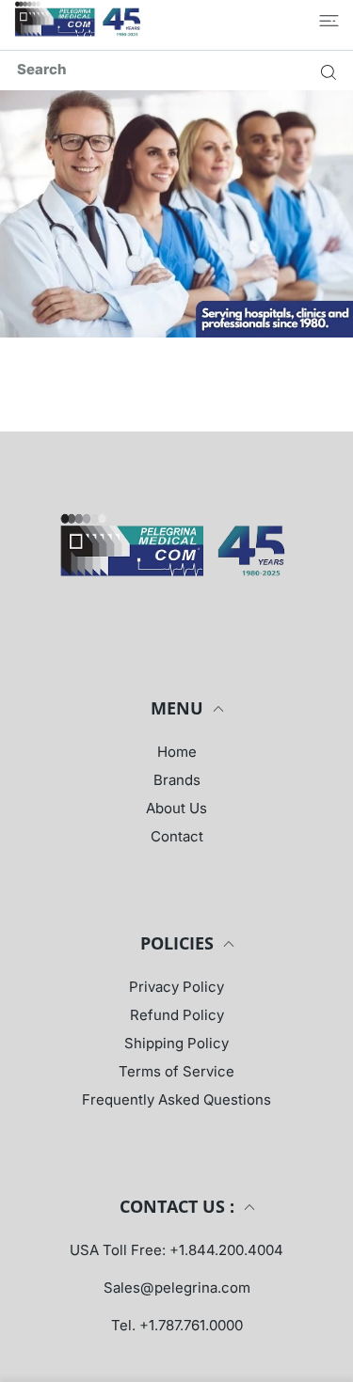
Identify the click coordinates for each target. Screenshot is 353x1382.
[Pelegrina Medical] (80, 20)
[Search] (324, 71)
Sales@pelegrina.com (177, 1287)
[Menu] (329, 20)
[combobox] (183, 68)
